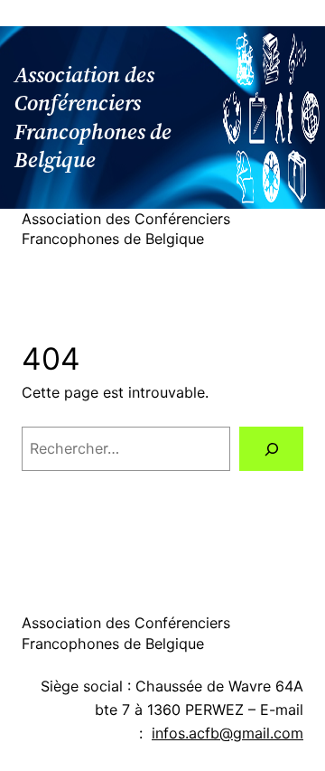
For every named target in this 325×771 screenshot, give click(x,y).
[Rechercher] (271, 449)
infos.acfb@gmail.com (227, 733)
